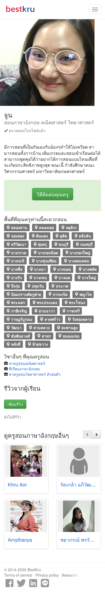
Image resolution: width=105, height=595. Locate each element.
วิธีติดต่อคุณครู (53, 194)
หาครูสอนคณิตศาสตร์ (27, 363)
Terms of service (18, 575)
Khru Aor (17, 484)
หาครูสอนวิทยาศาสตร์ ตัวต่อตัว (35, 374)
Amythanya (20, 539)
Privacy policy (47, 575)
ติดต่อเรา (69, 575)
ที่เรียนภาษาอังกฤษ (24, 368)
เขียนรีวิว (15, 404)
